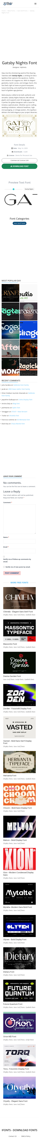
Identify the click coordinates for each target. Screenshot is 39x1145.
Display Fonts (8, 615)
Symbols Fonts (30, 615)
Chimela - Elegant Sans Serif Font (18, 611)
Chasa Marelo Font (18, 424)
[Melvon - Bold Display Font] (19, 827)
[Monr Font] (10, 367)
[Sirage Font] (28, 330)
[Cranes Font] (10, 293)
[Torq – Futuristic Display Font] (19, 1055)
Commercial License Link (19, 160)
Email (6, 547)
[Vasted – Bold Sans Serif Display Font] (19, 727)
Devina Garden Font (12, 676)
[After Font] (10, 348)
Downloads (18, 152)
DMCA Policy (25, 1136)
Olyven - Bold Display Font (14, 939)
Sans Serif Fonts (22, 11)
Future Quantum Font (12, 1004)
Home (4, 11)
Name (6, 537)
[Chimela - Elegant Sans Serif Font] (19, 598)
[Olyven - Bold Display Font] (19, 926)
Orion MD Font (9, 1036)
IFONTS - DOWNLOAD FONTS (19, 1130)
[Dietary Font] (19, 958)
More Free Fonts (19, 582)
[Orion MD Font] (19, 1023)
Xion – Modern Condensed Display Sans (18, 873)
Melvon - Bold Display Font (15, 840)
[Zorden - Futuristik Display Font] (19, 695)
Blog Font (16, 403)
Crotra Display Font (25, 400)
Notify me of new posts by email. (18, 567)
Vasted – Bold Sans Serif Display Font (17, 742)
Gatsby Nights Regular (20, 201)
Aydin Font (16, 408)
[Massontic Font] (19, 630)
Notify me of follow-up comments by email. (17, 560)
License (11, 155)
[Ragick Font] (28, 367)
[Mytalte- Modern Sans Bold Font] (19, 894)
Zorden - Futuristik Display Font (17, 708)
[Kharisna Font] (28, 311)
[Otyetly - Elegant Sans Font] (19, 1088)
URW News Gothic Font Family (19, 389)
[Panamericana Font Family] (28, 348)
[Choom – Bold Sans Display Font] (19, 794)
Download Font (20, 166)
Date (15, 148)
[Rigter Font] (10, 311)
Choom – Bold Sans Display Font (17, 808)
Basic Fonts (11, 11)
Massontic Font (10, 644)
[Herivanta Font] (19, 762)
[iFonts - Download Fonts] (9, 3)
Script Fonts (19, 679)
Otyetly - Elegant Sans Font (15, 1101)
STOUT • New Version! (19, 412)
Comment (7, 502)
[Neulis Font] (28, 293)
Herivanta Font (9, 775)
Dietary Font (8, 972)
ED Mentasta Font (23, 420)
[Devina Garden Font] (19, 663)
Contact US (13, 1136)
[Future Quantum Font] (19, 991)
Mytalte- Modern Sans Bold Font (17, 907)
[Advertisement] (19, 38)
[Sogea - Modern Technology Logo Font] (10, 330)
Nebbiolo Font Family (21, 385)
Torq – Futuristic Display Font (16, 1069)
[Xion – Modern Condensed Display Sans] (19, 859)
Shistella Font (14, 416)
